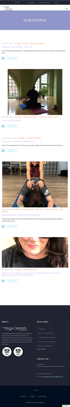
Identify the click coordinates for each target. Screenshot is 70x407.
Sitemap (32, 396)
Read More (11, 58)
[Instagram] (18, 2)
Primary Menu (66, 8)
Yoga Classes (43, 117)
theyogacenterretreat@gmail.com (53, 376)
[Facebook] (16, 2)
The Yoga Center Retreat (36, 43)
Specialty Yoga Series (27, 209)
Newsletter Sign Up (44, 2)
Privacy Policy (42, 396)
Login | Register (41, 349)
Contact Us (23, 396)
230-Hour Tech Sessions (47, 341)
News (15, 138)
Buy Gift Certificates (46, 333)
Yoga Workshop (53, 117)
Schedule (42, 329)
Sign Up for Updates (46, 346)
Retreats (25, 43)
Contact (56, 2)
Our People (18, 43)
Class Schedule (31, 2)
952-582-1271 (47, 373)
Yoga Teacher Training (51, 209)
